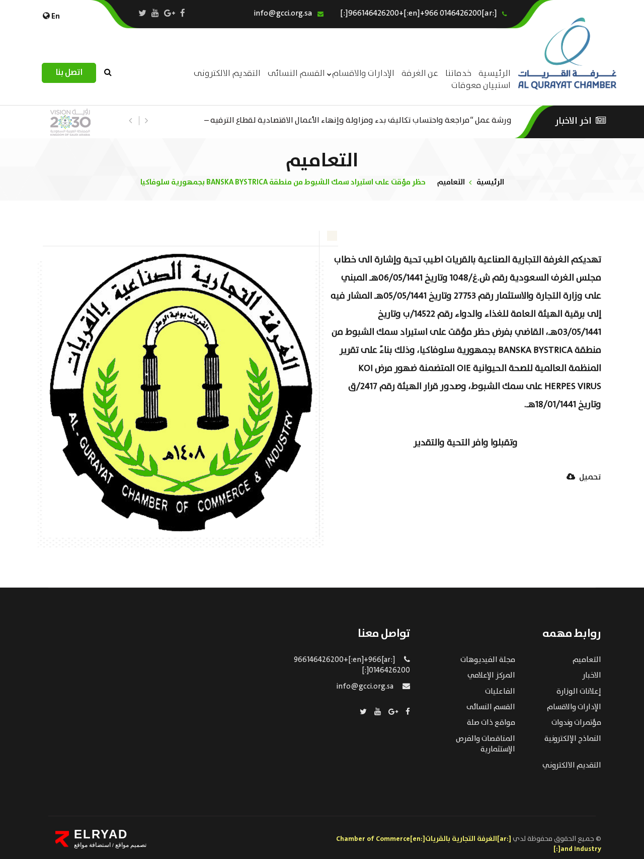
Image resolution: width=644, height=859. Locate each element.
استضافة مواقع (92, 844)
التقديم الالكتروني (571, 765)
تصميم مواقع (130, 844)
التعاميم (451, 182)
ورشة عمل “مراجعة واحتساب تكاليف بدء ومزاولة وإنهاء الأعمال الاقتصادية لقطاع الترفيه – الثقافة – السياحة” (358, 119)
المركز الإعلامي (491, 676)
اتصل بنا (69, 72)
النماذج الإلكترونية (572, 739)
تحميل (589, 478)
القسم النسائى (296, 73)
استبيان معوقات (481, 85)
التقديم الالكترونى (227, 73)
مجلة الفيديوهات (487, 660)
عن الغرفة (419, 73)
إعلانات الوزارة (578, 692)
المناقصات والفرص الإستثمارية (485, 744)
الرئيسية (490, 182)
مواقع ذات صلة (491, 723)
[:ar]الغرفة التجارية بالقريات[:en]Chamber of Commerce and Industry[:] (468, 843)
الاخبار (591, 676)
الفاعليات (500, 692)
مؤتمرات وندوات (576, 723)
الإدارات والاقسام (363, 73)
